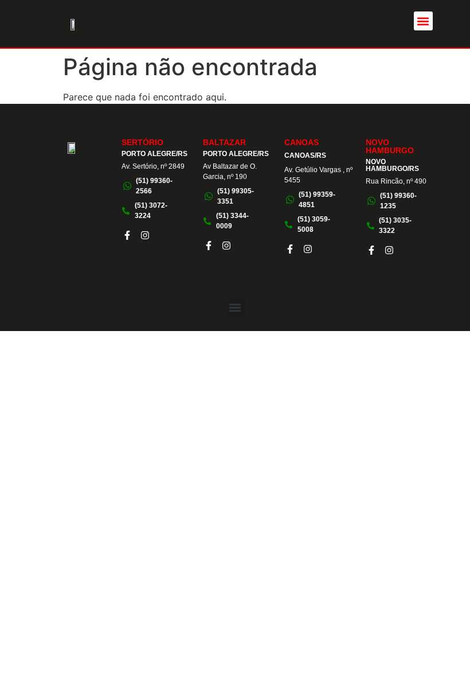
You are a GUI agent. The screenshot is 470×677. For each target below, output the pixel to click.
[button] (423, 20)
